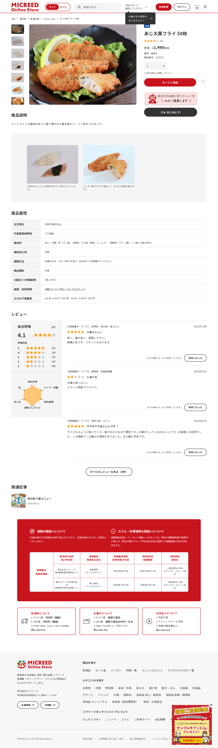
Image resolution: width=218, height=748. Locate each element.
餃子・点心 (168, 688)
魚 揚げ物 (34, 18)
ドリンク (103, 695)
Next (131, 64)
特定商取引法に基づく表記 (111, 738)
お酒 (116, 695)
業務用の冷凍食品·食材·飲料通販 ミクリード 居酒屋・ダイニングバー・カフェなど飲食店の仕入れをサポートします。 (41, 678)
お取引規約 (88, 738)
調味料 (128, 695)
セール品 (100, 670)
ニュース (111, 719)
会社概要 (160, 719)
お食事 (184, 688)
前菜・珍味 (125, 688)
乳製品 (197, 688)
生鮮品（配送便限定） (125, 702)
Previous (35, 64)
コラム (125, 719)
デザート (88, 695)
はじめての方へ (92, 719)
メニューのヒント (152, 670)
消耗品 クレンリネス (95, 702)
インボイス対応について (164, 738)
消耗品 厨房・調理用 (178, 695)
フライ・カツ (50, 18)
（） (162, 41)
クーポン (116, 670)
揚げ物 (23, 18)
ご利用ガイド (142, 719)
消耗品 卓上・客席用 (148, 695)
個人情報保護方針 (138, 738)
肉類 (98, 688)
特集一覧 (131, 670)
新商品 (87, 670)
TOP (13, 18)
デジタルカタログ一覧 (181, 670)
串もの (140, 688)
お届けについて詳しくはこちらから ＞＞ (65, 289)
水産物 (87, 688)
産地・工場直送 (152, 702)
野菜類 (109, 688)
